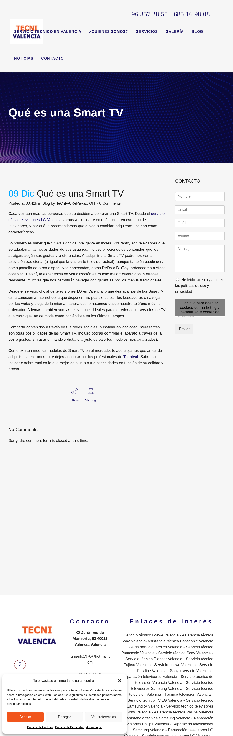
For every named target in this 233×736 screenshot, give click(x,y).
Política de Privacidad (69, 727)
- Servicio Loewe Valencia (173, 665)
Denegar (64, 717)
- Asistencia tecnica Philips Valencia (182, 712)
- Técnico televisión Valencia (186, 694)
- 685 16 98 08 (189, 14)
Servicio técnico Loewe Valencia (151, 635)
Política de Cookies (40, 727)
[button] (119, 680)
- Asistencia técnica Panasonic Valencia (179, 641)
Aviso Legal (94, 727)
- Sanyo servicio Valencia (188, 671)
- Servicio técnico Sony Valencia (182, 653)
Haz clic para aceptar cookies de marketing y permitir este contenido (200, 307)
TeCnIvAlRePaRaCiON (75, 203)
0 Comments (110, 203)
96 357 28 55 (150, 14)
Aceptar (25, 717)
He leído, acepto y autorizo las (199, 285)
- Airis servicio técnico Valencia (155, 647)
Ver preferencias (103, 717)
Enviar (184, 329)
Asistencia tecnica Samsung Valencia (158, 718)
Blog (46, 203)
